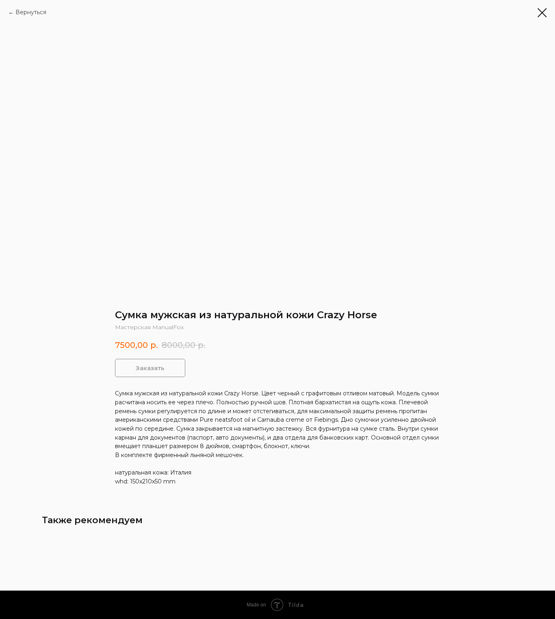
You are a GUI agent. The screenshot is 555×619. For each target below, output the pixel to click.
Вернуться (30, 12)
